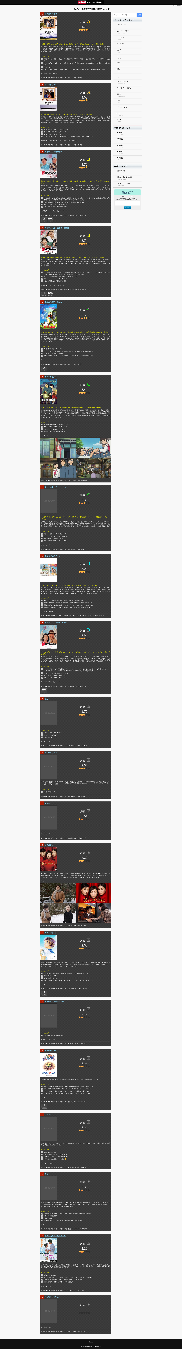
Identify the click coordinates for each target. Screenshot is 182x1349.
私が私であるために (52, 1297)
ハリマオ (48, 1115)
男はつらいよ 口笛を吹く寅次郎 (57, 228)
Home (91, 1342)
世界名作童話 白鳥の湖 (53, 302)
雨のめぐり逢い (51, 753)
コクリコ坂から (51, 377)
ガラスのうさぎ (51, 933)
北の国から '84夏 (51, 14)
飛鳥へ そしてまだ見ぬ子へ (55, 1236)
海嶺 (46, 1174)
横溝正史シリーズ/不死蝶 (54, 1001)
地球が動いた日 (51, 1051)
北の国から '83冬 (51, 85)
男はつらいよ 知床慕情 (53, 152)
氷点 (46, 699)
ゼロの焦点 (49, 845)
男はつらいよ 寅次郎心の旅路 (56, 623)
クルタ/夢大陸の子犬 (53, 556)
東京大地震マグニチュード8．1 (57, 487)
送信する (127, 207)
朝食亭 (47, 803)
